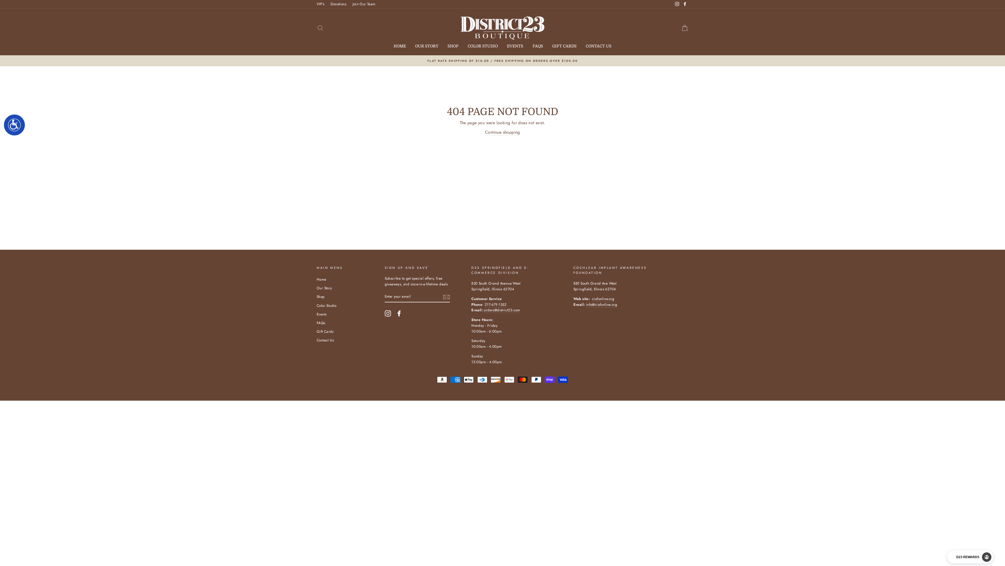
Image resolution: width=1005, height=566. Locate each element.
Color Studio (483, 46)
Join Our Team (364, 4)
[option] (502, 61)
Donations (338, 4)
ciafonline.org (603, 298)
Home (400, 46)
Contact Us (598, 46)
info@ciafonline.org (601, 304)
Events (515, 46)
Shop (453, 46)
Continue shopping (502, 132)
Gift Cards (564, 46)
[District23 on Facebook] (399, 313)
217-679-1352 (496, 304)
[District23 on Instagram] (388, 313)
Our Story (426, 46)
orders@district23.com (502, 310)
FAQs (538, 46)
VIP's (320, 4)
